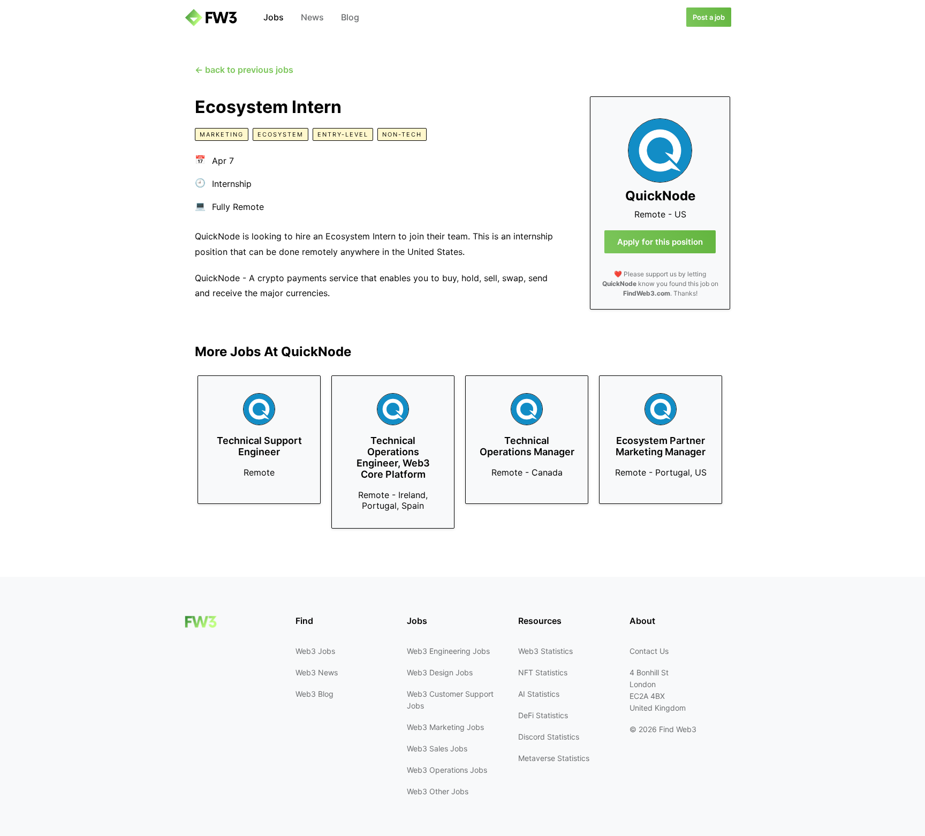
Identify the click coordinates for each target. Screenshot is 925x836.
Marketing (222, 134)
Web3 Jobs (315, 651)
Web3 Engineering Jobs (448, 651)
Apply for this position (660, 242)
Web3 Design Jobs (440, 672)
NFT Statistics (542, 672)
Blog (350, 17)
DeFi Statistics (543, 715)
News (312, 17)
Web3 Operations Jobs (447, 769)
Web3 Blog (314, 693)
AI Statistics (538, 693)
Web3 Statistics (545, 651)
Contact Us (649, 651)
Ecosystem (280, 134)
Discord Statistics (548, 736)
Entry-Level (342, 134)
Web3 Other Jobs (437, 791)
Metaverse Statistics (553, 758)
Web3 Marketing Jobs (445, 727)
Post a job (709, 17)
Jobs (273, 17)
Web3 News (316, 672)
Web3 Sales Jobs (437, 748)
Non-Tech (402, 134)
